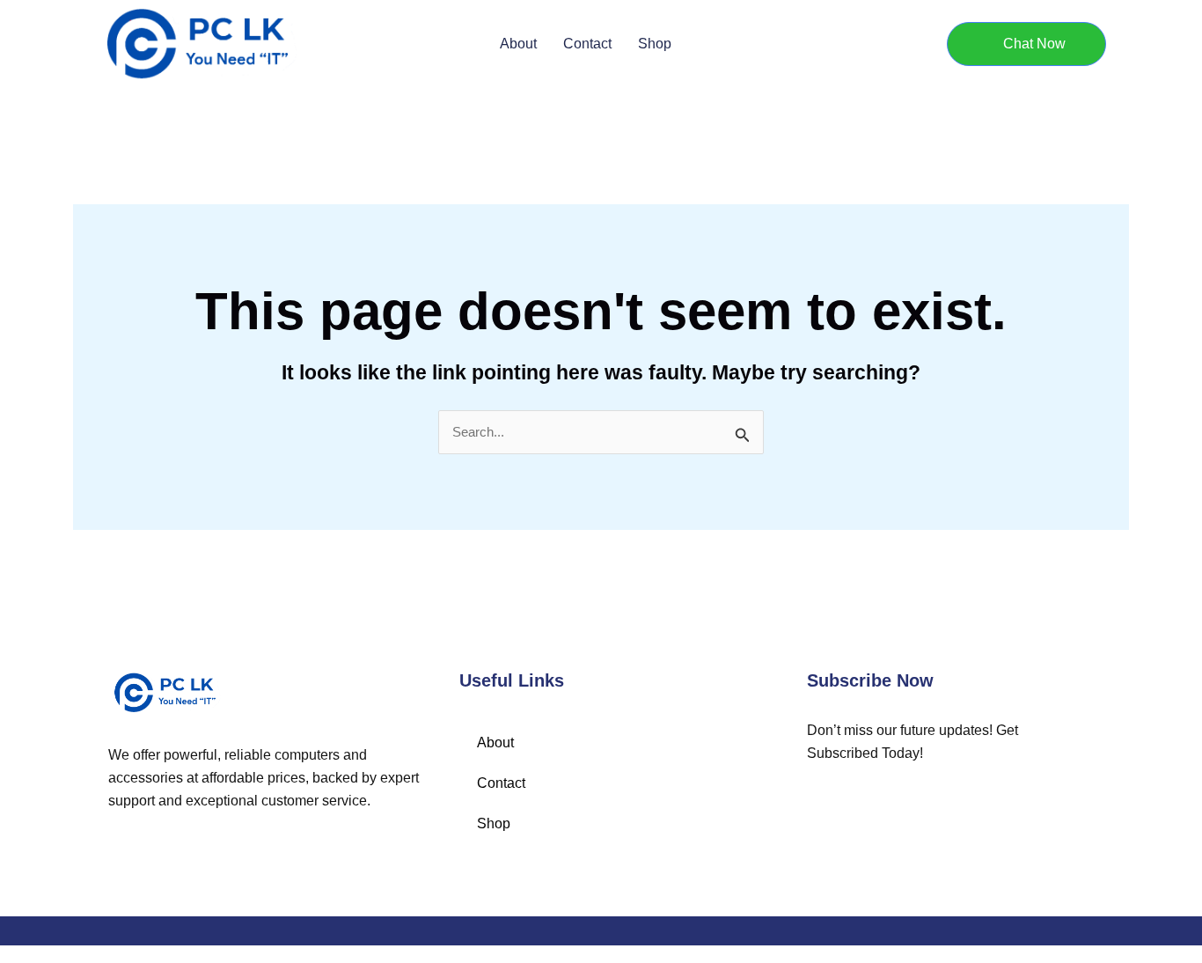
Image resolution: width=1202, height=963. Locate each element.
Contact (587, 43)
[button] (1026, 44)
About (518, 43)
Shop (654, 43)
